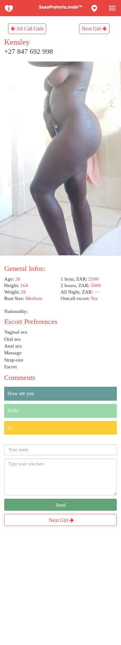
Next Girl (92, 28)
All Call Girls (29, 28)
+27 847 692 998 (28, 51)
